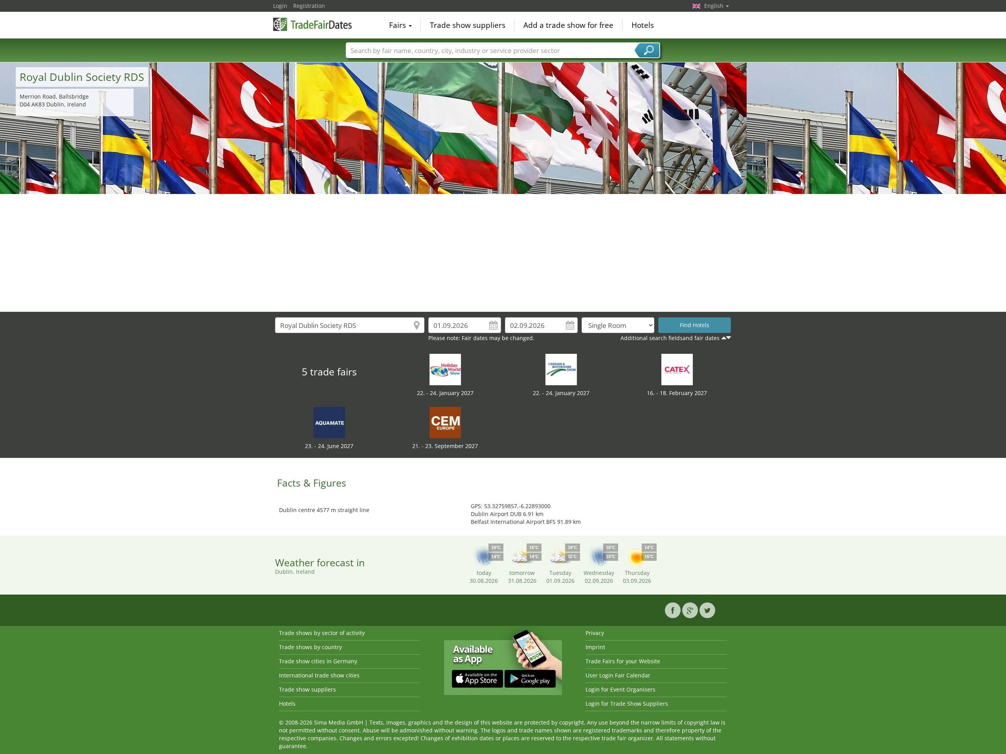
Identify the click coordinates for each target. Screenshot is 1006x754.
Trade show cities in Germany (318, 661)
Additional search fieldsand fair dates (670, 338)
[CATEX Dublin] (677, 369)
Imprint (595, 647)
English (714, 5)
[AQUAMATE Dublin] (329, 422)
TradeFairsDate (312, 24)
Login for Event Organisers (620, 689)
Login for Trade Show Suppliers (627, 703)
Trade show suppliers (467, 25)
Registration (309, 5)
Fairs (398, 25)
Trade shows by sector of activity (322, 633)
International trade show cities (319, 675)
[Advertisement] (503, 253)
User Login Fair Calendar (618, 675)
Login (280, 5)
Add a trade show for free (568, 25)
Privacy (595, 633)
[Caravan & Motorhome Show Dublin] (561, 369)
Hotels (643, 25)
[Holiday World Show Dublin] (445, 369)
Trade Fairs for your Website (623, 661)
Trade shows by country (310, 647)
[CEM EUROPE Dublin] (445, 422)
